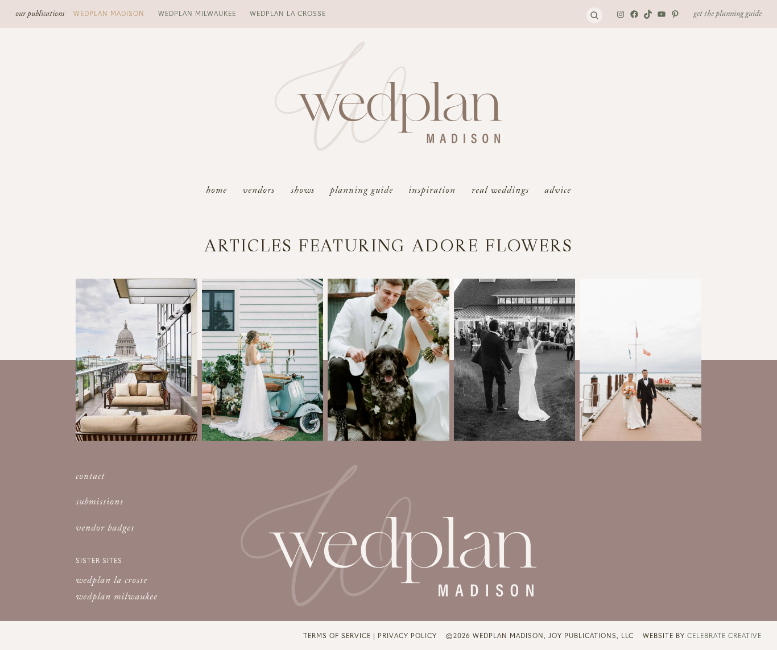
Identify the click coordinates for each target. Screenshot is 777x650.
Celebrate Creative (724, 635)
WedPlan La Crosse (288, 13)
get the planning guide (727, 15)
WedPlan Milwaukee (197, 13)
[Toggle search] (594, 15)
